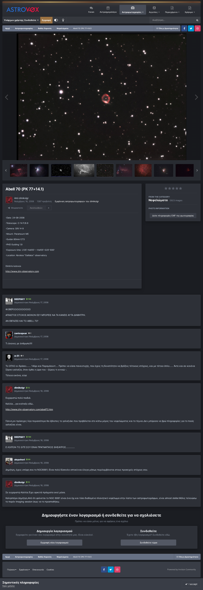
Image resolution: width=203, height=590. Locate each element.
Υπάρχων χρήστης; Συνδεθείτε (20, 20)
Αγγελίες (153, 12)
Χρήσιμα (189, 12)
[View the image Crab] (61, 170)
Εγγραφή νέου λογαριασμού (55, 542)
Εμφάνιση (24, 569)
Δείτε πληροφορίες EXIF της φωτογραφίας (173, 215)
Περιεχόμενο (171, 12)
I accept (192, 584)
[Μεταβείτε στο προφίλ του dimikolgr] (9, 199)
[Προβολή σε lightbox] (102, 96)
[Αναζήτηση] (197, 20)
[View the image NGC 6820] (143, 170)
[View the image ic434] (84, 170)
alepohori (19, 459)
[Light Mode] (63, 20)
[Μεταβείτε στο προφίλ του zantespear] (9, 335)
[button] (5, 170)
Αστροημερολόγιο (108, 12)
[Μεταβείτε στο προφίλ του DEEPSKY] (9, 300)
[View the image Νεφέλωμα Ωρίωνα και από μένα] (39, 170)
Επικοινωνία (38, 569)
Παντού (186, 20)
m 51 (16, 355)
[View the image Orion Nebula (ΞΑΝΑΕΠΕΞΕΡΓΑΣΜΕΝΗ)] (163, 170)
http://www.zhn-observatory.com (22, 271)
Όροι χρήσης (8, 586)
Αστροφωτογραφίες (131, 12)
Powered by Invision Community (181, 569)
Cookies (50, 569)
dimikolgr (24, 198)
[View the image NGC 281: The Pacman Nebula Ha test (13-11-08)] (186, 170)
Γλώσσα (11, 569)
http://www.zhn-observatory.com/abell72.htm (29, 409)
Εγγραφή (46, 20)
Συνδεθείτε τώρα (148, 542)
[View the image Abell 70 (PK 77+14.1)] (105, 170)
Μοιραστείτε (16, 208)
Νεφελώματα (158, 200)
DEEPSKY (19, 299)
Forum (91, 12)
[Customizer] (56, 20)
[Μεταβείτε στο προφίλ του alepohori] (9, 461)
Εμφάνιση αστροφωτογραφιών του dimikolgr (77, 201)
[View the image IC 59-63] (18, 170)
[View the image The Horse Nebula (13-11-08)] (124, 170)
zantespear (20, 333)
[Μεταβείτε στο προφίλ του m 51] (9, 357)
